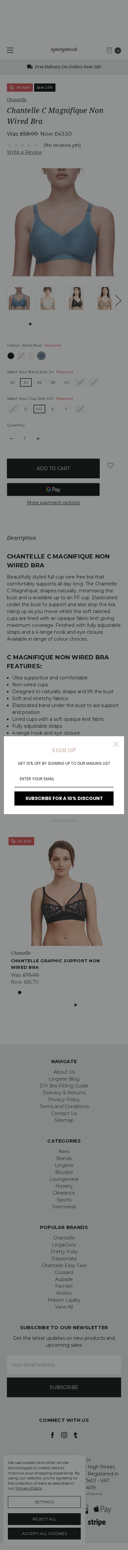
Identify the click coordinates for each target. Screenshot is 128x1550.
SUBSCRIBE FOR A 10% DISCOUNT (64, 798)
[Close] (116, 744)
